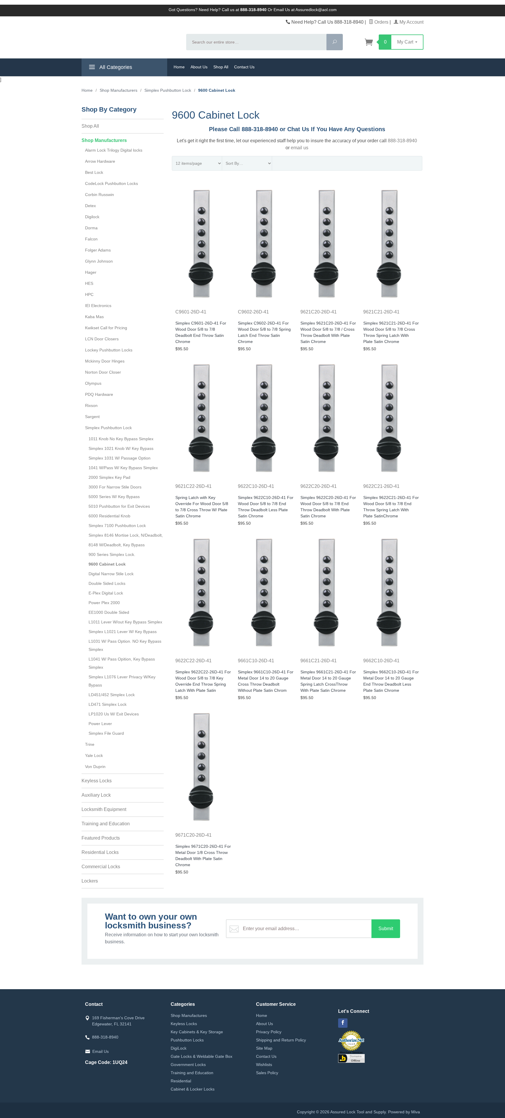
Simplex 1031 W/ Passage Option (120, 458)
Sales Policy (267, 1072)
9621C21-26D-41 (381, 311)
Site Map (264, 1048)
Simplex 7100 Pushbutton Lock (117, 525)
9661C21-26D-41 (318, 660)
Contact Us (244, 67)
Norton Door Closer (103, 372)
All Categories (115, 67)
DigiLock (178, 1048)
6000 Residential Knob (109, 516)
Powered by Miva (404, 1112)
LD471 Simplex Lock (108, 704)
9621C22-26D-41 (193, 486)
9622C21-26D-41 (381, 486)
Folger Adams (98, 250)
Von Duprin (95, 766)
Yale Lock (94, 755)
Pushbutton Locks (187, 1040)
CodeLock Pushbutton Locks (111, 183)
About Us (199, 67)
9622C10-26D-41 (256, 486)
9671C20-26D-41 (193, 835)
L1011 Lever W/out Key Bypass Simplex (125, 622)
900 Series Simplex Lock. (112, 554)
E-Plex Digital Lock (106, 593)
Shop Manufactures (189, 1015)
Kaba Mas (94, 316)
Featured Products (101, 838)
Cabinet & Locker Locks (193, 1089)
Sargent (92, 416)
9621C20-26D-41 (318, 311)
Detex (90, 205)
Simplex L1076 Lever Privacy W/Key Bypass (122, 681)
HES (89, 283)
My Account (410, 22)
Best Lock (94, 172)
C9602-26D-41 (253, 311)
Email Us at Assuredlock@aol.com (305, 9)
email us (299, 147)
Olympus (93, 383)
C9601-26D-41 (190, 311)
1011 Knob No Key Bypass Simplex (121, 438)
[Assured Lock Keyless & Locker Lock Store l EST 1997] (130, 37)
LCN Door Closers (102, 339)
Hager (90, 272)
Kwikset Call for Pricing (106, 327)
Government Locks (188, 1064)
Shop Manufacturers (104, 140)
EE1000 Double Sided (109, 612)
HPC (89, 294)
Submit (385, 928)
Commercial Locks (101, 866)
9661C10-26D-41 (256, 660)
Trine (89, 744)
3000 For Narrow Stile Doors (115, 487)
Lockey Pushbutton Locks (108, 350)
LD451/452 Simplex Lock (112, 694)
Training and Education (106, 823)
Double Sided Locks (107, 583)
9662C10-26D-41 (381, 660)
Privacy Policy (268, 1031)
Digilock (92, 216)
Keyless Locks (97, 780)
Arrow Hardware (100, 161)
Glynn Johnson (99, 261)
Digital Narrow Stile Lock (111, 573)
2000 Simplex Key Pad (109, 477)
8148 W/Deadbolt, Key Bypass (117, 544)
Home (179, 67)
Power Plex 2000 (104, 602)
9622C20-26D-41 (318, 486)
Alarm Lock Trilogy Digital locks (113, 150)
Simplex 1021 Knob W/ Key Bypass (121, 448)
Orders (380, 22)
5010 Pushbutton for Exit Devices (119, 506)
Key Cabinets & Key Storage (197, 1031)
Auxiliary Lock (96, 795)
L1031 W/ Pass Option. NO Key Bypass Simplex (125, 645)
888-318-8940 (402, 140)
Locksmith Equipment (104, 809)
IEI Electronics (98, 305)
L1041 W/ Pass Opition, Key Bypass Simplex (122, 663)
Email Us (100, 1051)
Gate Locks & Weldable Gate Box (201, 1056)
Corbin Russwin (99, 194)
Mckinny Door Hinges (104, 361)
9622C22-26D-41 (193, 660)
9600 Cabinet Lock (107, 564)
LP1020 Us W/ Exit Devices (114, 714)
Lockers (90, 880)
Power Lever (100, 723)
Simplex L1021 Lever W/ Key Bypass (123, 631)
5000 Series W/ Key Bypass (114, 496)
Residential (181, 1081)
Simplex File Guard (106, 733)
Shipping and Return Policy (281, 1040)
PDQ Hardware (99, 394)
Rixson (91, 405)
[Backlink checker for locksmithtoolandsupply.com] (351, 1057)
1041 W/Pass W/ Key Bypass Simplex (123, 467)
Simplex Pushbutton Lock (108, 427)
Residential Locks (100, 852)
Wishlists (264, 1064)
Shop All (220, 67)
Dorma (91, 228)
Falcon (91, 239)
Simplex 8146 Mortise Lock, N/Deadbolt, (126, 535)
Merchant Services (351, 1052)
